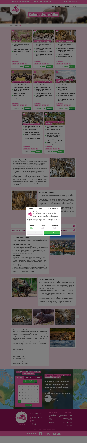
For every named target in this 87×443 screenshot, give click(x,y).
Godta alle (52, 232)
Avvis (35, 232)
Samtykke (31, 208)
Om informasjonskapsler (53, 208)
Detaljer (40, 208)
